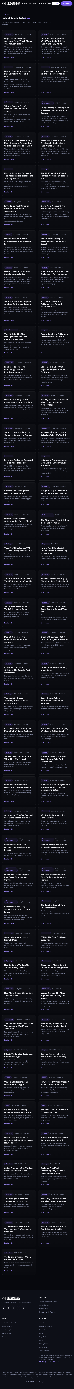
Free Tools (42, 3)
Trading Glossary (7, 1333)
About (56, 3)
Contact (50, 3)
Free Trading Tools (8, 1330)
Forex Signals (43, 1308)
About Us (42, 1323)
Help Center (43, 1337)
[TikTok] (23, 1308)
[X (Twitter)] (18, 1308)
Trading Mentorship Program (48, 1301)
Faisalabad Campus (45, 1326)
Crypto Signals (44, 1305)
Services (24, 3)
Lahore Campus (44, 1330)
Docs (41, 1340)
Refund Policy (43, 1347)
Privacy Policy (43, 1344)
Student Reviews (7, 1326)
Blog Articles (5, 1337)
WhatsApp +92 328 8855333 (49, 1361)
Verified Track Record (9, 1323)
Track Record (33, 3)
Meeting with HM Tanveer (47, 1312)
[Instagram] (8, 1308)
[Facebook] (3, 1308)
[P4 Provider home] (11, 3)
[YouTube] (13, 1308)
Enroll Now (66, 3)
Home (17, 3)
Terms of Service (44, 1351)
